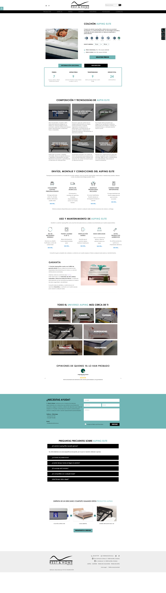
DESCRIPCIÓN (95, 65)
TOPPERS (106, 315)
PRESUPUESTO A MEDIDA (83, 530)
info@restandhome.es (108, 555)
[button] (121, 378)
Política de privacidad (114, 567)
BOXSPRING (100, 348)
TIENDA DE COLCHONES (104, 563)
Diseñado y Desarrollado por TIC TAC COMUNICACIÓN (62, 569)
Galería (81, 11)
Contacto (119, 11)
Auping (69, 274)
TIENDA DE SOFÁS (115, 563)
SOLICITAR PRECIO (102, 57)
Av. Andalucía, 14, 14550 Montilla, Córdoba (106, 561)
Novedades (106, 11)
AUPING (89, 563)
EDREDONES (65, 348)
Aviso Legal (104, 567)
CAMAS (83, 315)
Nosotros (93, 11)
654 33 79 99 (96, 555)
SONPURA (94, 563)
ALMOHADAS (100, 332)
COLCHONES (59, 315)
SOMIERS (65, 332)
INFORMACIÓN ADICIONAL (70, 65)
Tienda (70, 11)
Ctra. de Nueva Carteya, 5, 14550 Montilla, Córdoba (107, 558)
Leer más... (52, 203)
